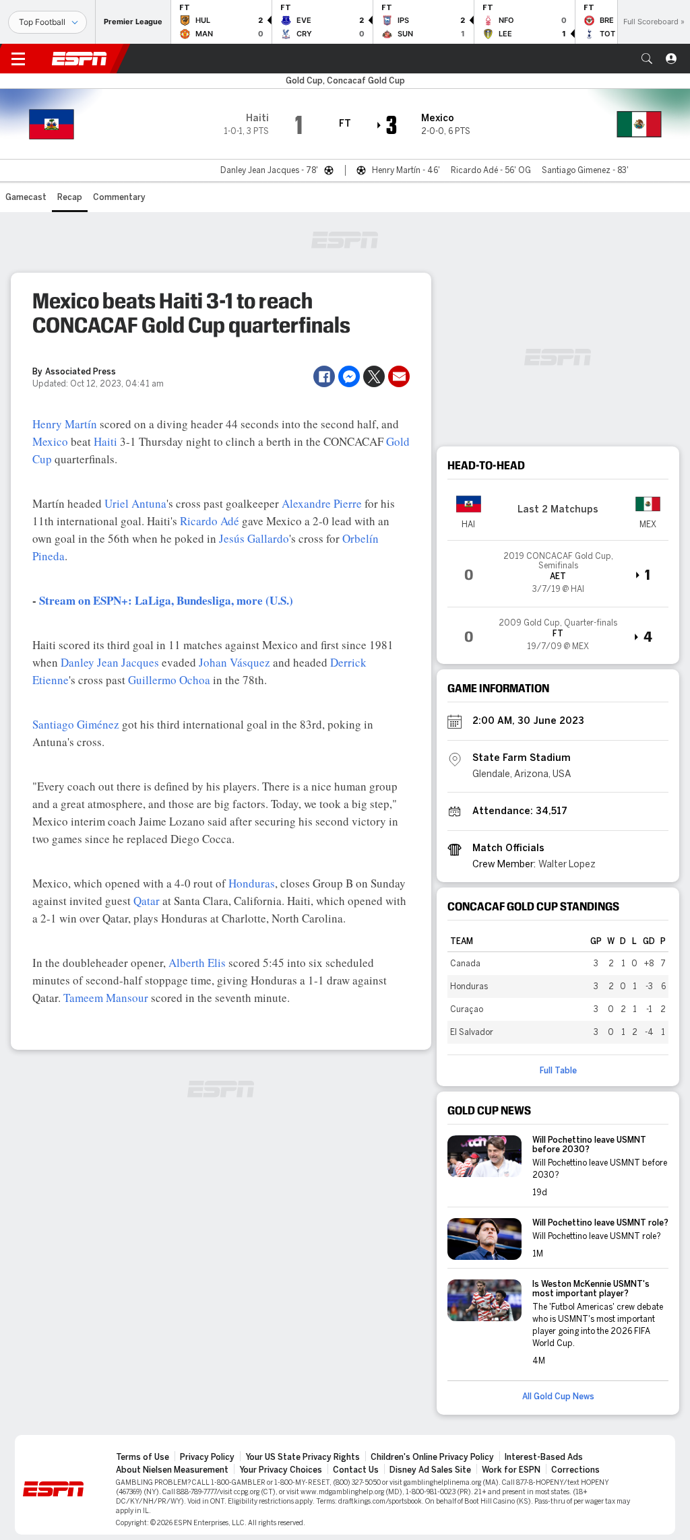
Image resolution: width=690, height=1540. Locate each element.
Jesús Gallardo (254, 538)
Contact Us (356, 1470)
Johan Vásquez (234, 662)
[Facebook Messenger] (349, 376)
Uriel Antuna (135, 503)
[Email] (399, 376)
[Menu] (18, 58)
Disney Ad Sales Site (430, 1470)
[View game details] (557, 574)
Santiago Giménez (75, 724)
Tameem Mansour (105, 997)
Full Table (558, 1070)
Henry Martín (64, 424)
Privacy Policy (207, 1457)
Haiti (105, 441)
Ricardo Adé (209, 521)
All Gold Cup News (558, 1396)
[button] (646, 58)
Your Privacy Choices (280, 1470)
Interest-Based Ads (544, 1457)
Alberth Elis (197, 962)
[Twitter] (374, 376)
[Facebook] (324, 376)
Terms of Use (142, 1457)
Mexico (50, 441)
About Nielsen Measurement (172, 1470)
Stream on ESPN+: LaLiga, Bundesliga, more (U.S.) (166, 600)
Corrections (575, 1470)
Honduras (251, 883)
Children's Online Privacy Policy (432, 1457)
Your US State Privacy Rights (302, 1457)
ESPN (79, 58)
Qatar (146, 900)
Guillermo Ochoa (169, 680)
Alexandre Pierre (322, 503)
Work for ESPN (511, 1470)
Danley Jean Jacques (110, 662)
